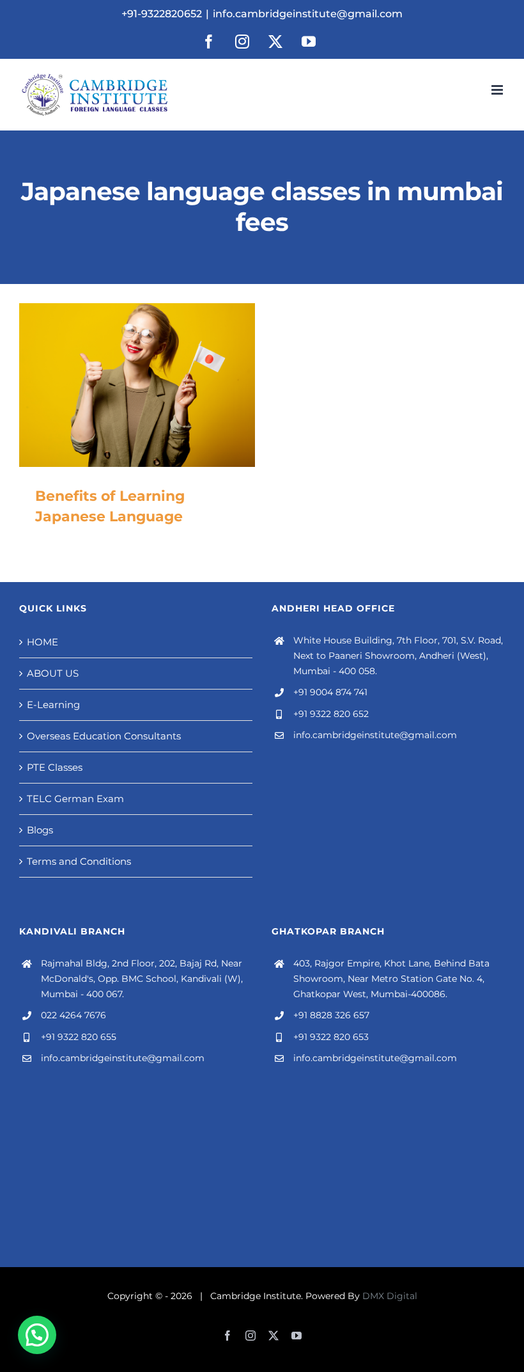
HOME (42, 642)
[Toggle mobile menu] (498, 90)
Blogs (40, 830)
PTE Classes (54, 767)
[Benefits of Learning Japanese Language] (137, 385)
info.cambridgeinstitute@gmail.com (308, 14)
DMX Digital (389, 1296)
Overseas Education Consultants (104, 736)
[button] (37, 1335)
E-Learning (53, 704)
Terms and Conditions (79, 861)
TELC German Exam (75, 798)
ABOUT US (53, 673)
